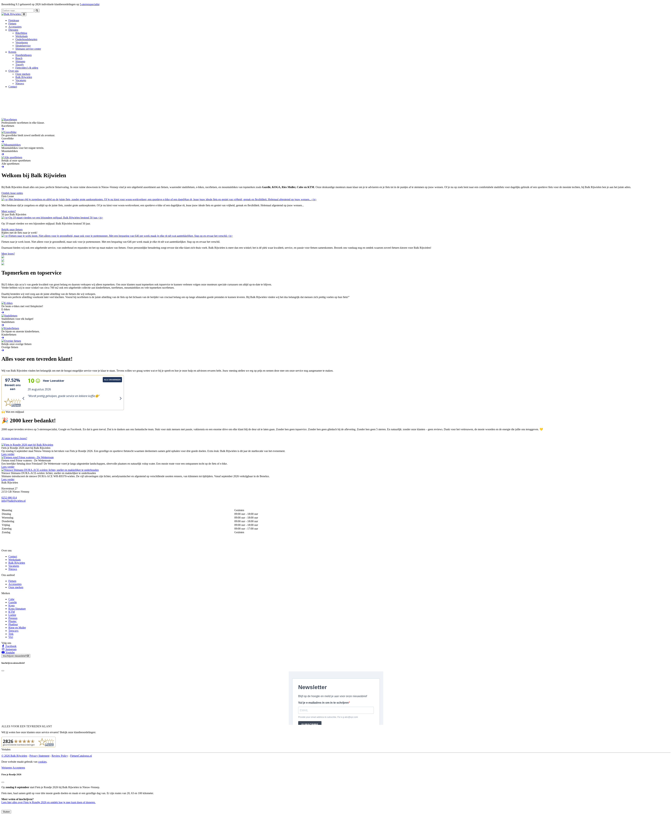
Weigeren (6, 767)
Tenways (13, 630)
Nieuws (19, 83)
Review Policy (60, 755)
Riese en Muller (17, 627)
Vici (10, 637)
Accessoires (15, 26)
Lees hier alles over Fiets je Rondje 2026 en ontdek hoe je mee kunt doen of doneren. (48, 802)
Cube (11, 599)
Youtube (10, 652)
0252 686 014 (9, 497)
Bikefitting (21, 33)
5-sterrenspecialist (89, 4)
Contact (12, 86)
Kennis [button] (12, 51)
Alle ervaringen (112, 379)
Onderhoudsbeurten (26, 39)
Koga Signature (17, 608)
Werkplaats (21, 36)
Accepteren (18, 767)
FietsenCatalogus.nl (81, 755)
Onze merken (22, 73)
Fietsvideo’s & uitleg (26, 67)
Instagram (10, 649)
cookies (42, 761)
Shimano (20, 61)
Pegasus (12, 618)
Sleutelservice (23, 45)
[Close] (2, 670)
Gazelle (12, 602)
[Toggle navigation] (24, 14)
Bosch (18, 58)
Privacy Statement (39, 755)
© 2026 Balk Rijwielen (14, 755)
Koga (11, 605)
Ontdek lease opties (12, 193)
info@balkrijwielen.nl (13, 500)
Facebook (10, 646)
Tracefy (19, 64)
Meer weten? (8, 211)
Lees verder (7, 454)
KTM (11, 611)
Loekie (12, 614)
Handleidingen (23, 55)
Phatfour (13, 624)
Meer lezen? (8, 253)
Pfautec (12, 621)
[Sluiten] (2, 782)
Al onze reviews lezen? (14, 438)
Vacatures (20, 80)
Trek (10, 633)
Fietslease (13, 20)
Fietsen (12, 23)
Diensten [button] (13, 29)
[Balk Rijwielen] (11, 14)
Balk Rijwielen (23, 77)
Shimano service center (28, 48)
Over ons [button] (13, 70)
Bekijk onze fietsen (12, 229)
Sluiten (6, 811)
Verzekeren (21, 42)
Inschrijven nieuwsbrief (15, 656)
